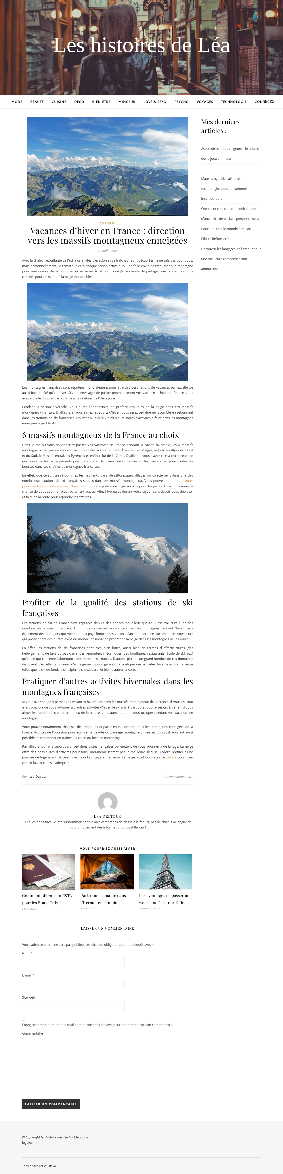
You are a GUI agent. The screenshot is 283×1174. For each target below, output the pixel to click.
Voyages (205, 101)
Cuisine (59, 101)
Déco (79, 101)
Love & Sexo (154, 101)
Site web (28, 997)
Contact (263, 101)
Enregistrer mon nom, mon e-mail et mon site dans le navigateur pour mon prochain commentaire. (97, 1024)
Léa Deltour (38, 776)
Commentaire (32, 1033)
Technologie (234, 101)
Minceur (127, 101)
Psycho (181, 101)
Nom (27, 953)
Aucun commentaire (178, 776)
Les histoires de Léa (141, 45)
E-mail (28, 975)
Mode (16, 101)
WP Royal (50, 1166)
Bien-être (101, 101)
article (171, 757)
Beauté (37, 101)
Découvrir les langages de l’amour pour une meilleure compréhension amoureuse (231, 259)
